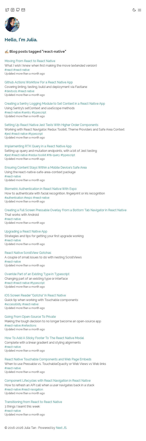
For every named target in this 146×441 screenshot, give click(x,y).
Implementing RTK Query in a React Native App (38, 146)
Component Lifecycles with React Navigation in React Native (47, 380)
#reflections (28, 325)
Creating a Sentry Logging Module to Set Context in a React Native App (55, 103)
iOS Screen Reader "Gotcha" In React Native (35, 295)
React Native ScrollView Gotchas (28, 253)
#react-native (21, 69)
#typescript (39, 112)
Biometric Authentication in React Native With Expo (41, 189)
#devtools (11, 91)
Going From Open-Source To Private (30, 316)
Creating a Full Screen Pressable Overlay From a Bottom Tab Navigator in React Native (65, 210)
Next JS (61, 428)
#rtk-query (53, 155)
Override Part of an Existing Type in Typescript (37, 274)
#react (9, 69)
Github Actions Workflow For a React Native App (39, 82)
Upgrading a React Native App (26, 231)
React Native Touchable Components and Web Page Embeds (48, 359)
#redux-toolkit (37, 155)
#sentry (26, 112)
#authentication (14, 197)
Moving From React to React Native (30, 61)
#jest (8, 133)
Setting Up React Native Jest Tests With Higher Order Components (51, 125)
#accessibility (13, 304)
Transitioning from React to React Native (33, 402)
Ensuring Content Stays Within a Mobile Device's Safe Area (46, 167)
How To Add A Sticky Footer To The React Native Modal (44, 338)
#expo (28, 197)
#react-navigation (32, 389)
